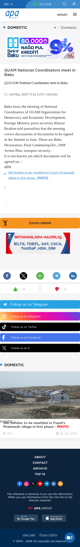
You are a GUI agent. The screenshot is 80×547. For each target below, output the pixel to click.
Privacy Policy (48, 534)
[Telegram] (46, 484)
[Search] (64, 4)
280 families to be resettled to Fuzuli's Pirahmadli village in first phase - (41, 175)
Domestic (69, 28)
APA (7, 167)
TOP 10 (40, 474)
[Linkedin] (53, 484)
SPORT (62, 15)
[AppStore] (54, 519)
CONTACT (40, 462)
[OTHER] (74, 14)
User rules (29, 534)
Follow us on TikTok (23, 327)
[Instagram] (26, 484)
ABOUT (40, 457)
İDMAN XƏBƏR (40, 223)
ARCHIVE (40, 468)
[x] (33, 484)
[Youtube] (40, 484)
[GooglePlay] (26, 519)
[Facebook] (19, 484)
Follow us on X (20, 348)
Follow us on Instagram (26, 316)
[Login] (74, 4)
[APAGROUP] (40, 508)
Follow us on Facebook (26, 337)
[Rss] (60, 484)
